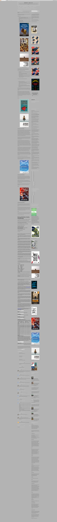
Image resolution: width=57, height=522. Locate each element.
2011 (32, 198)
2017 (32, 179)
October (33, 183)
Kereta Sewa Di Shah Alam (21, 362)
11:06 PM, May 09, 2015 (22, 357)
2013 (32, 196)
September (34, 184)
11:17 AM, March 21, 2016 (22, 390)
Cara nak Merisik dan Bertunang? (36, 382)
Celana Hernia (20, 366)
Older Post (30, 425)
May (33, 187)
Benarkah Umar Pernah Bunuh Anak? (36, 189)
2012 (32, 197)
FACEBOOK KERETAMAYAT (25, 6)
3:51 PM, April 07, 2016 (22, 423)
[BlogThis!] (22, 349)
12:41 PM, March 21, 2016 (22, 393)
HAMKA (32, 96)
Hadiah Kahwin (23, 7)
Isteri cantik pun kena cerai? (33, 403)
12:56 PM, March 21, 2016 (22, 397)
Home (18, 6)
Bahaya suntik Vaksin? (35, 394)
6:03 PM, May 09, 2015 (21, 354)
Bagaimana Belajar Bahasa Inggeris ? (34, 390)
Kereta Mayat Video (34, 6)
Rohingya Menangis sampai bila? (36, 188)
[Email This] (21, 349)
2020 (32, 176)
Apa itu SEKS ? (32, 386)
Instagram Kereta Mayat (32, 7)
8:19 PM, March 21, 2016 (22, 400)
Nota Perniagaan (19, 7)
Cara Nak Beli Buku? (34, 190)
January (33, 194)
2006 (32, 202)
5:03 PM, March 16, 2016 (22, 383)
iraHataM (20, 369)
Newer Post (19, 425)
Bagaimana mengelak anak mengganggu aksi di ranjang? (36, 413)
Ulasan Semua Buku (27, 7)
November (34, 182)
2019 (32, 177)
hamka (19, 374)
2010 (32, 199)
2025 (32, 172)
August (33, 185)
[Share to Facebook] (23, 349)
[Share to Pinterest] (24, 349)
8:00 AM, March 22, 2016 (22, 415)
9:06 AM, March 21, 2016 (22, 387)
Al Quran (21, 6)
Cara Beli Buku (30, 6)
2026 (32, 171)
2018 (32, 178)
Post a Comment (19, 424)
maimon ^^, (20, 421)
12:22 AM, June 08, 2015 (22, 368)
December (34, 181)
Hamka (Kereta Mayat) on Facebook (34, 205)
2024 (32, 173)
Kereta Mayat (28, 2)
